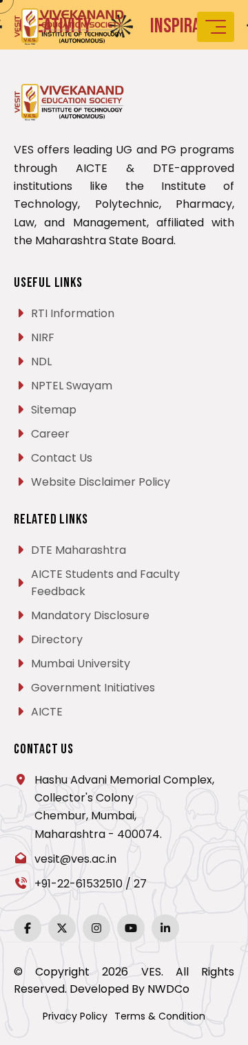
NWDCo (168, 989)
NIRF (42, 337)
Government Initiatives (93, 688)
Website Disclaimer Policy (100, 482)
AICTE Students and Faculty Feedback (105, 582)
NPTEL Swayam (71, 386)
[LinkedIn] (165, 928)
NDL (41, 361)
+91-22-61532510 (78, 884)
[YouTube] (131, 928)
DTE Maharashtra (78, 550)
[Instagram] (96, 928)
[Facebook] (27, 928)
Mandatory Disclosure (90, 615)
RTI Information (72, 313)
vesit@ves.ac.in (75, 859)
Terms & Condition (159, 1016)
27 (140, 884)
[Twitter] (62, 928)
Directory (57, 639)
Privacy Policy (75, 1016)
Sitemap (53, 410)
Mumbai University (80, 663)
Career (50, 434)
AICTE (47, 712)
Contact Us (61, 458)
